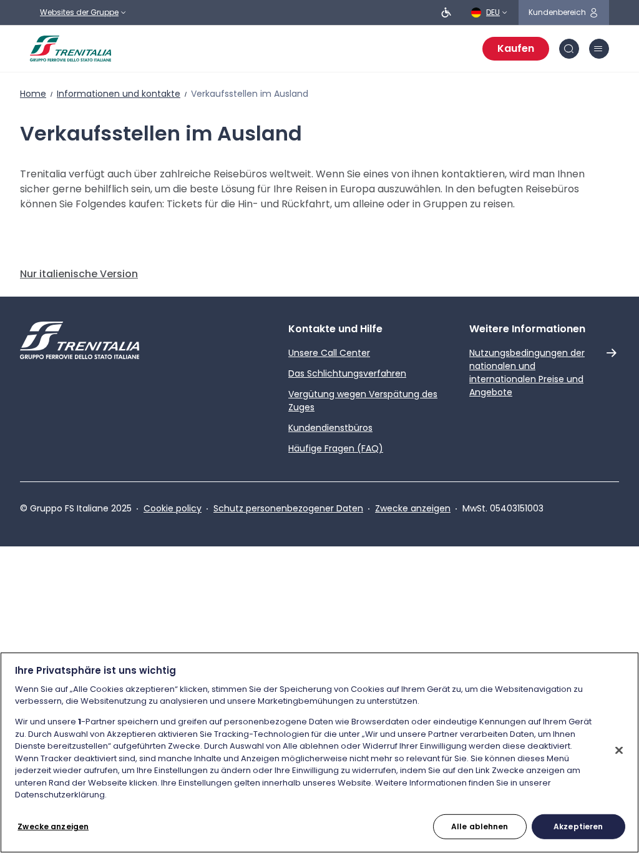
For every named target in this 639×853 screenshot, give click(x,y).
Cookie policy (173, 508)
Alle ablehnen (480, 826)
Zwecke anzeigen (413, 508)
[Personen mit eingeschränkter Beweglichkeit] (446, 12)
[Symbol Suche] (569, 49)
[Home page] (70, 49)
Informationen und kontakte (118, 93)
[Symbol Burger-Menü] (599, 49)
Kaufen (515, 48)
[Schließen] (619, 750)
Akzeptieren (578, 826)
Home (33, 93)
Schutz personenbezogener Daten (288, 508)
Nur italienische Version (79, 274)
